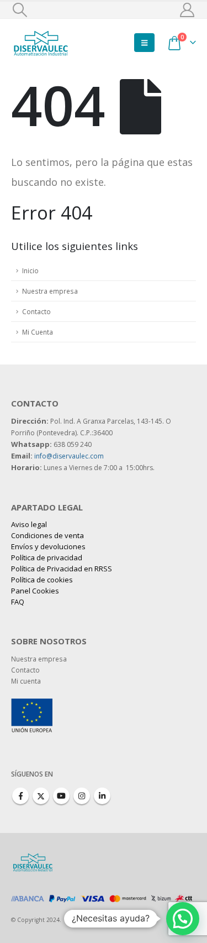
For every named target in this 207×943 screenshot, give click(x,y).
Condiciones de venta (47, 535)
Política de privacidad (46, 557)
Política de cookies (42, 580)
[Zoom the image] (31, 704)
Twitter (41, 796)
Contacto (36, 311)
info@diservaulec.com (69, 456)
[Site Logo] (41, 42)
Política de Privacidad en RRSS (61, 569)
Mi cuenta (26, 680)
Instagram (81, 796)
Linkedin (102, 796)
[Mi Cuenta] (187, 10)
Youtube (61, 796)
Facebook (20, 796)
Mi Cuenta (37, 331)
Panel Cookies (35, 591)
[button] (19, 10)
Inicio (30, 270)
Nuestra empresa (50, 290)
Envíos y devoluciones (48, 546)
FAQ (17, 602)
